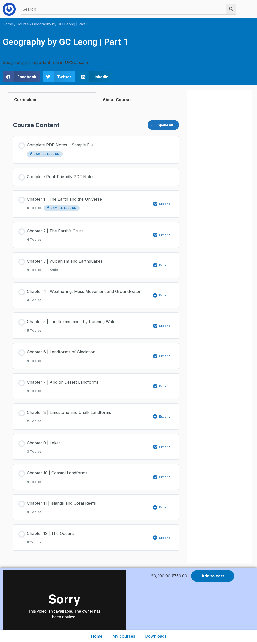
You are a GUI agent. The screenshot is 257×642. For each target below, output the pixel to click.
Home (96, 636)
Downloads (155, 636)
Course (22, 24)
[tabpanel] (96, 333)
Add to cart (212, 575)
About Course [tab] (117, 99)
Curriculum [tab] (25, 99)
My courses (123, 636)
